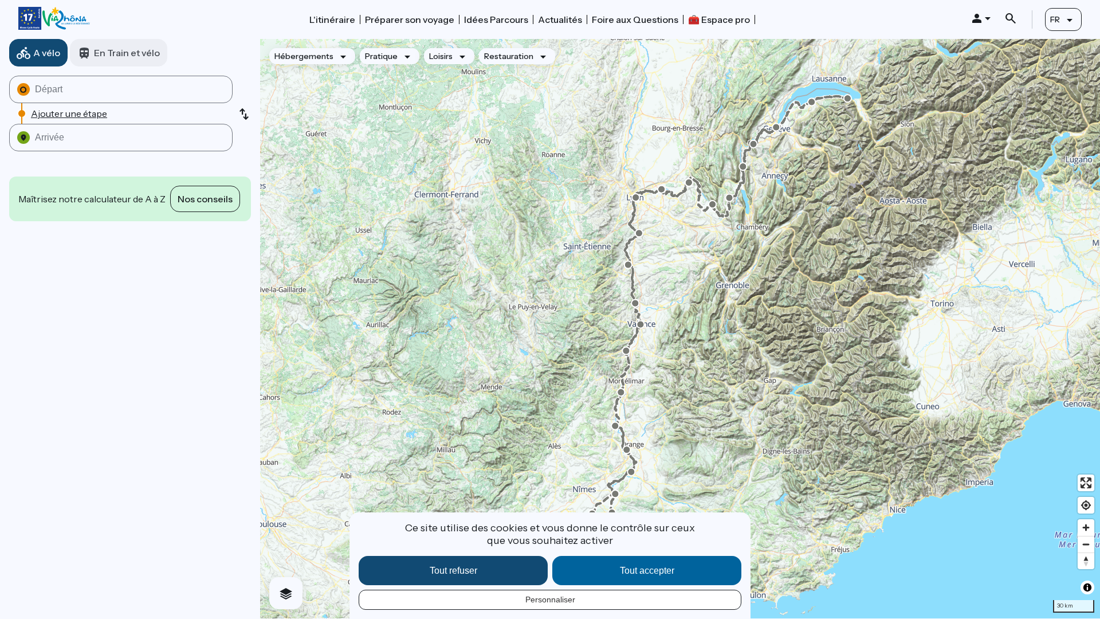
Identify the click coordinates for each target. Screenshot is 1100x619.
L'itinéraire (332, 19)
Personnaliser (550, 599)
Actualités (560, 19)
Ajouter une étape (69, 113)
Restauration (508, 56)
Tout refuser (453, 570)
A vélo (46, 52)
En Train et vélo (127, 52)
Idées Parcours (496, 19)
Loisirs (441, 56)
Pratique (381, 56)
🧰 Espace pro (719, 19)
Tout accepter (647, 570)
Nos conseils (205, 199)
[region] (680, 328)
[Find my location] (1086, 505)
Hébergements (303, 56)
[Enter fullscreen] (1086, 483)
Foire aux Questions (635, 19)
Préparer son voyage (409, 19)
